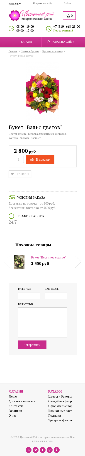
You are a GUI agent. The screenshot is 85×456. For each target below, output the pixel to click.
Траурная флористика (61, 420)
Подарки (54, 415)
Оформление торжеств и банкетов (61, 406)
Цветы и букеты (60, 396)
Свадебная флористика (61, 401)
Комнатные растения (61, 410)
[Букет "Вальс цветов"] (43, 92)
